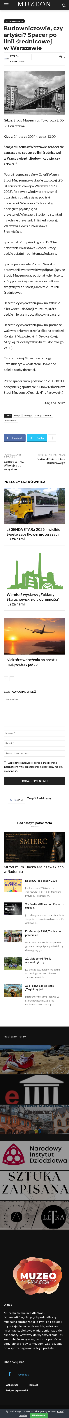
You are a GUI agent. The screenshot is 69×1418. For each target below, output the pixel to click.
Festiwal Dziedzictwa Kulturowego (50, 460)
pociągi (28, 415)
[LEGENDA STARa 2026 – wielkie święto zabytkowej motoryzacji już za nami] (34, 506)
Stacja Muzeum (43, 415)
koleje (17, 415)
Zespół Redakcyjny (17, 59)
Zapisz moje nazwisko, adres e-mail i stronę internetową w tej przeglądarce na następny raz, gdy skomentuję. (33, 766)
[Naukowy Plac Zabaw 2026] (13, 885)
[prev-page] (6, 678)
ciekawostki (14, 21)
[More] (52, 438)
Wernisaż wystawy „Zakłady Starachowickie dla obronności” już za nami (33, 599)
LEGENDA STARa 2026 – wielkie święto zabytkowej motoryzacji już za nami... (33, 534)
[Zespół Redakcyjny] (7, 59)
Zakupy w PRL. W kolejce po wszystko (14, 465)
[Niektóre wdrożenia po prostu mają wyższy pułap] (34, 636)
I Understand (39, 1415)
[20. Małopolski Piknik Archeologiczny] (13, 963)
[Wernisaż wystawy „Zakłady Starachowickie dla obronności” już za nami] (34, 571)
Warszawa (10, 420)
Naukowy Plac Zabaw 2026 (41, 880)
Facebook (23, 1374)
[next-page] (12, 678)
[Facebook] (9, 1374)
